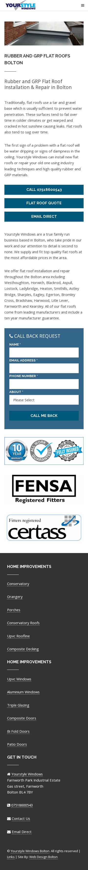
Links (11, 857)
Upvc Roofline (18, 635)
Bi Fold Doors (18, 731)
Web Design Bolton (43, 857)
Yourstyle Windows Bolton (42, 5)
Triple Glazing (18, 705)
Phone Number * (23, 376)
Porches (13, 609)
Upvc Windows (19, 678)
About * (16, 392)
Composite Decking (23, 648)
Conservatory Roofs (23, 622)
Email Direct (44, 216)
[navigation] (79, 7)
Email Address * (23, 360)
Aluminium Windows (23, 691)
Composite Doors (21, 718)
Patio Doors (17, 744)
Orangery (14, 596)
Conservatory (18, 583)
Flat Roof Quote (44, 203)
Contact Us (21, 818)
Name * (15, 344)
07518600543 (22, 805)
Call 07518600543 (44, 189)
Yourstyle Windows (27, 774)
